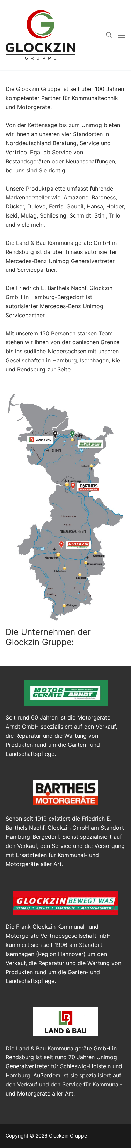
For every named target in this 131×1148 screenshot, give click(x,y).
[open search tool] (109, 35)
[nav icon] (121, 35)
